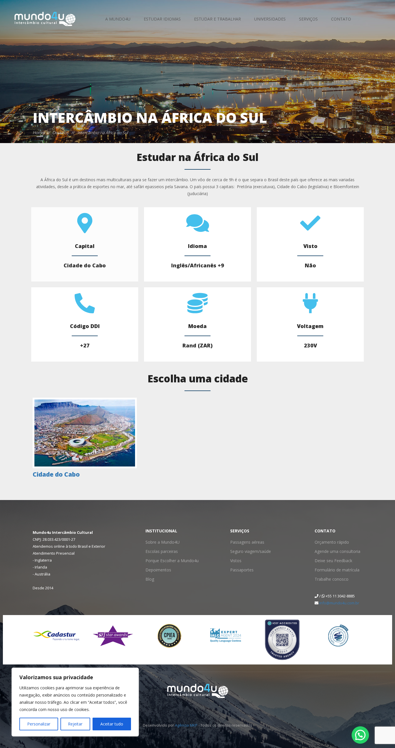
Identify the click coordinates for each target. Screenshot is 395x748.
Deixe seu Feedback (331, 560)
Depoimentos (156, 569)
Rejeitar (75, 724)
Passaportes (240, 569)
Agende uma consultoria (335, 551)
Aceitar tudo (111, 724)
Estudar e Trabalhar (217, 19)
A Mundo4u (117, 19)
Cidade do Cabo (56, 474)
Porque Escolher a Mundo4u (168, 560)
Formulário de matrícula (334, 569)
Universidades (270, 19)
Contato (341, 19)
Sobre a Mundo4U (160, 542)
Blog (149, 579)
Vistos (235, 560)
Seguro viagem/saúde (248, 551)
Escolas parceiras (159, 551)
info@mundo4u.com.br (339, 603)
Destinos (60, 132)
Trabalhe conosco (329, 579)
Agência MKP (186, 725)
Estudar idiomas (162, 19)
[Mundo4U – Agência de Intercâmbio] (36, 19)
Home (38, 132)
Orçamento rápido (330, 542)
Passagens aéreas (245, 542)
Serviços (308, 19)
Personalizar (38, 724)
